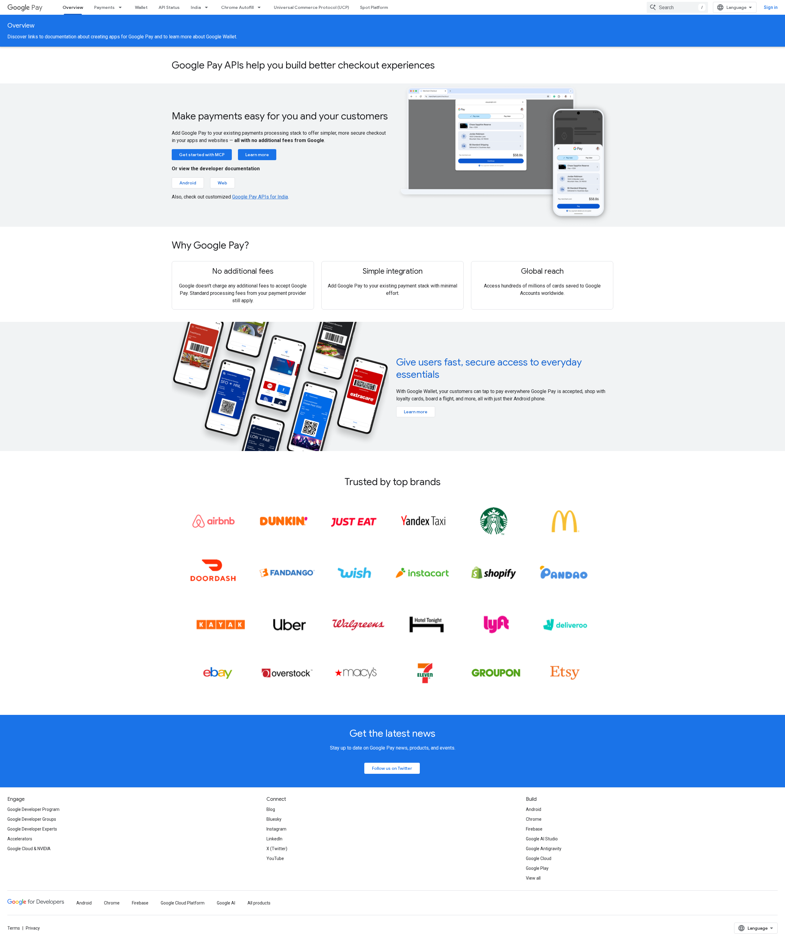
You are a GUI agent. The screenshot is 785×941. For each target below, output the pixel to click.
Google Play (537, 868)
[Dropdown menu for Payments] (122, 7)
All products (258, 903)
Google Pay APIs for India (260, 197)
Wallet (141, 7)
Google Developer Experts (32, 829)
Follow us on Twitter (392, 768)
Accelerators (19, 838)
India (196, 7)
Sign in (771, 7)
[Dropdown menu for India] (208, 7)
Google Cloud (538, 858)
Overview (73, 7)
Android (187, 183)
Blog (270, 809)
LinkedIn (274, 838)
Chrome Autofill (237, 7)
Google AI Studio (542, 838)
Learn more (257, 154)
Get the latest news (392, 733)
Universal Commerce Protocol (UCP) (311, 7)
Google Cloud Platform (183, 903)
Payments (104, 7)
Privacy (33, 928)
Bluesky (273, 819)
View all (533, 878)
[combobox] (677, 7)
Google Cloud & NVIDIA (29, 848)
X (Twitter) (276, 848)
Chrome (534, 819)
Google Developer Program (33, 809)
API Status (169, 7)
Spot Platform (374, 7)
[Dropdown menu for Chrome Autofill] (261, 7)
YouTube (275, 858)
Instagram (276, 829)
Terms (13, 928)
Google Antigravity (543, 848)
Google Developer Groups (31, 819)
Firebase (534, 829)
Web (222, 183)
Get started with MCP (201, 154)
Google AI (226, 903)
